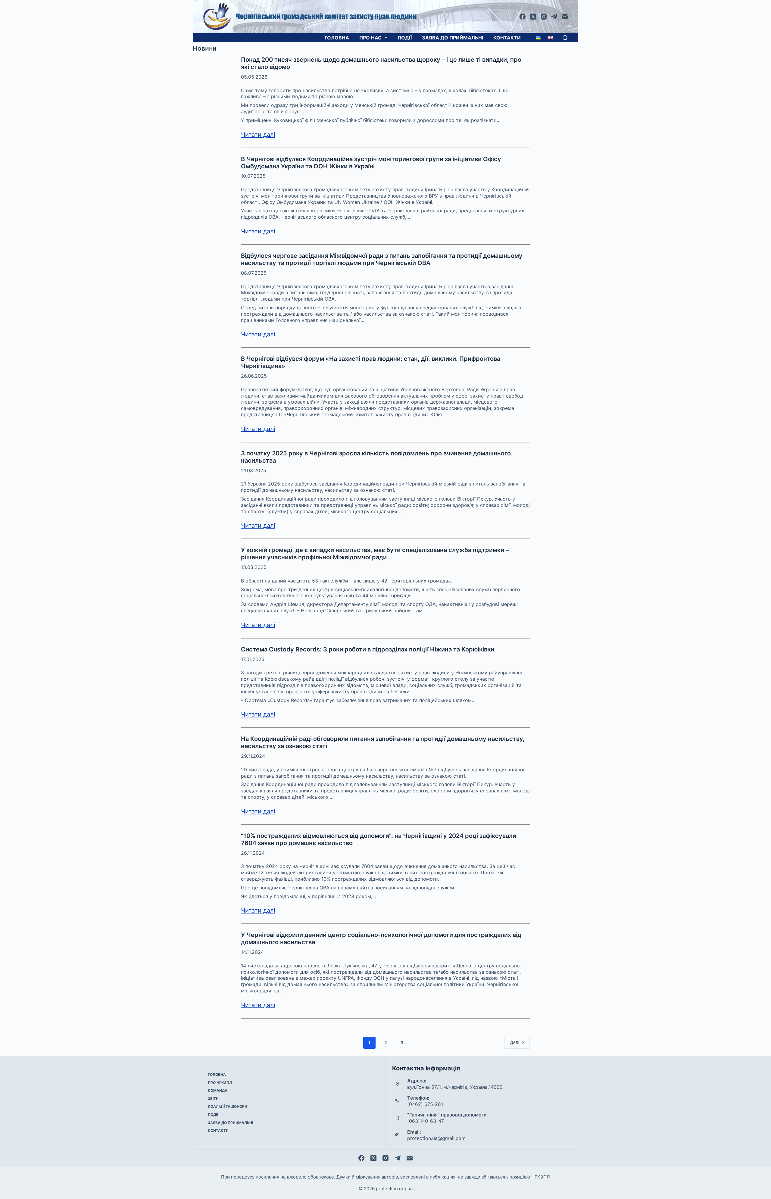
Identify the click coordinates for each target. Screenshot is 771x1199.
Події (405, 38)
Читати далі (258, 135)
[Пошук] (565, 37)
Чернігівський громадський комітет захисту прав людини (326, 16)
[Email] (565, 17)
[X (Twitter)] (533, 17)
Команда (217, 1090)
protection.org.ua (394, 1188)
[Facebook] (523, 17)
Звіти (213, 1098)
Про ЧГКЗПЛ (220, 1082)
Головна (337, 38)
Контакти (507, 38)
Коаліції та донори (227, 1106)
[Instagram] (544, 17)
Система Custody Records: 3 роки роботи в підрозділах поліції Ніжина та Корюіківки (367, 649)
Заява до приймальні (452, 38)
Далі (514, 1042)
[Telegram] (554, 17)
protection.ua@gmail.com (436, 1138)
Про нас (370, 38)
